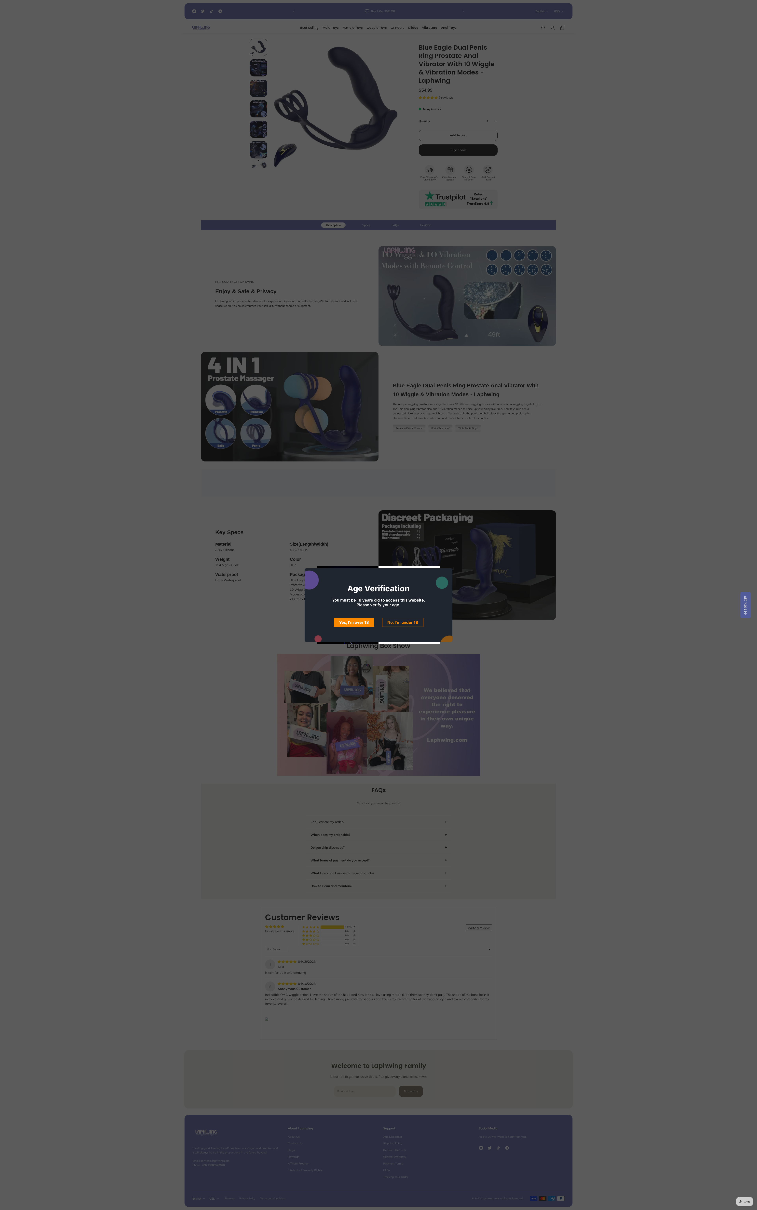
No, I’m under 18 (402, 622)
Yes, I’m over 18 (354, 622)
